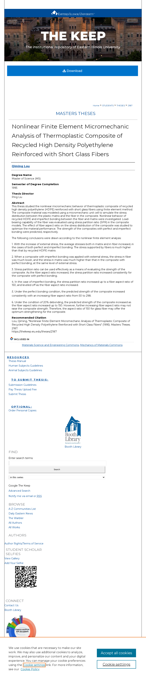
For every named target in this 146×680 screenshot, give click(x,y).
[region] (73, 658)
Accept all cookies (116, 653)
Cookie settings (34, 665)
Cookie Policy (30, 669)
